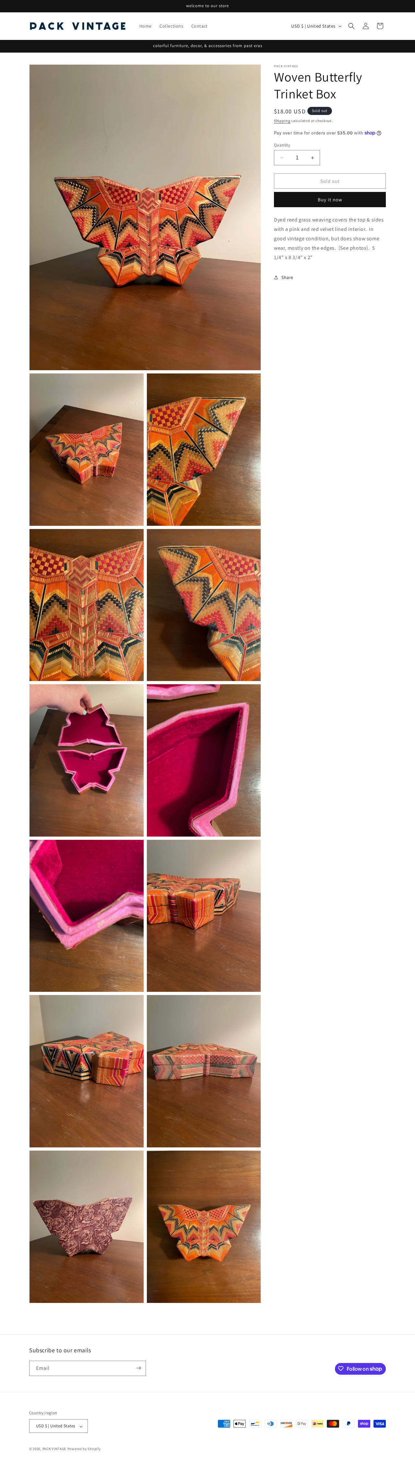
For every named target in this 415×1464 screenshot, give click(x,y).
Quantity (282, 145)
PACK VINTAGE (54, 1449)
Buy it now (330, 199)
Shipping (282, 120)
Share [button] (287, 277)
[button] (351, 26)
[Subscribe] (138, 1368)
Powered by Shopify (84, 1449)
